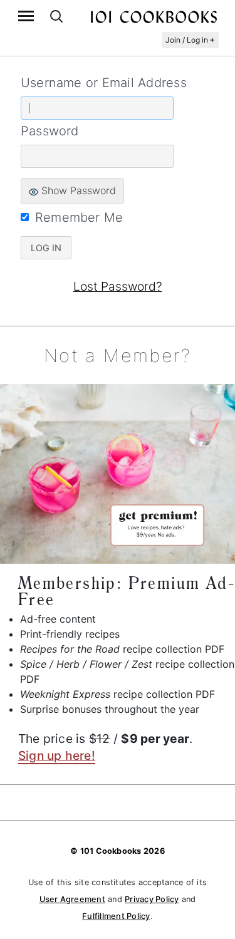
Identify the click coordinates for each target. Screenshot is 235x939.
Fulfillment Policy (116, 916)
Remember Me (79, 217)
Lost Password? (117, 286)
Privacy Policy (152, 899)
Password (50, 130)
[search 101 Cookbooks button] (56, 16)
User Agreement (72, 899)
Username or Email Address (104, 82)
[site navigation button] (26, 16)
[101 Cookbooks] (153, 16)
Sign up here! (56, 755)
